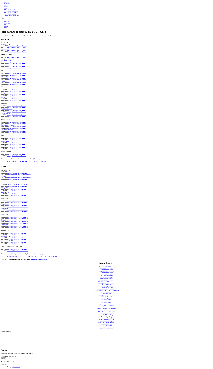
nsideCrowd (17, 367)
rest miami (14, 173)
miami (9, 173)
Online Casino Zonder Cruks (11, 15)
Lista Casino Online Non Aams (106, 311)
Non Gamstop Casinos (10, 12)
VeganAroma (4, 208)
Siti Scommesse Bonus (106, 292)
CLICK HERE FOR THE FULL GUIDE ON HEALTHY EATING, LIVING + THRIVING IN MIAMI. (29, 256)
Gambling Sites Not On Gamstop (106, 283)
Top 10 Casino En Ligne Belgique (107, 307)
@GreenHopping (37, 158)
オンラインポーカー (106, 327)
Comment (24, 46)
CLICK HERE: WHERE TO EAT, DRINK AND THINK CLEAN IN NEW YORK (23, 161)
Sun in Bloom (4, 145)
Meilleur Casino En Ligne (106, 277)
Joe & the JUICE (5, 65)
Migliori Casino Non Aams (106, 271)
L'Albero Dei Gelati (6, 113)
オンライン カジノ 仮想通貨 (106, 318)
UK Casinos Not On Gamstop (106, 287)
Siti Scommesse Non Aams (106, 310)
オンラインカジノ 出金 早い (106, 316)
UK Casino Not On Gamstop (106, 280)
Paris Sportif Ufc (106, 314)
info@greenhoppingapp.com (39, 259)
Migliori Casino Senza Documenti (106, 322)
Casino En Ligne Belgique (106, 305)
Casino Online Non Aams (106, 299)
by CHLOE (4, 81)
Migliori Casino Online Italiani (107, 304)
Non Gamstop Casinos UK (11, 11)
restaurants (7, 3)
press (5, 8)
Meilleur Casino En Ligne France (106, 281)
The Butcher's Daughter (7, 129)
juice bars (6, 2)
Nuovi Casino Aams (106, 325)
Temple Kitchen (5, 192)
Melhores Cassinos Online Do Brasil (106, 289)
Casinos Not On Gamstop (106, 268)
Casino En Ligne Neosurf (106, 328)
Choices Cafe (4, 224)
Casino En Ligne (106, 293)
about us (6, 6)
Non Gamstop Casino (9, 9)
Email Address (4, 356)
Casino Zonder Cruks (106, 284)
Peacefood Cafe (5, 49)
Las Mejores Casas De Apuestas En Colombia (106, 290)
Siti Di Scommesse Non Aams (106, 319)
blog (5, 5)
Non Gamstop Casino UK (106, 278)
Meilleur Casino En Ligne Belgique (106, 308)
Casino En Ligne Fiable (106, 313)
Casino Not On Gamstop (106, 269)
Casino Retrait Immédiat (106, 275)
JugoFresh (3, 176)
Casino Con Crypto (106, 324)
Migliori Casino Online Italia (106, 266)
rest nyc (10, 46)
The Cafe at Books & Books (8, 241)
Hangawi (3, 97)
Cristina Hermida (16, 46)
